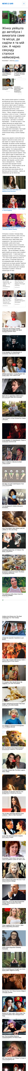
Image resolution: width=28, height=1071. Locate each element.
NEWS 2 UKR (7, 4)
